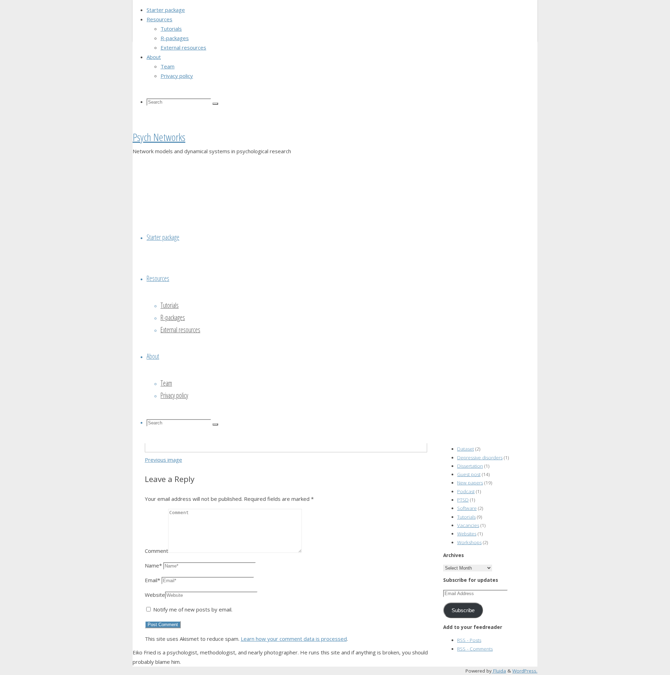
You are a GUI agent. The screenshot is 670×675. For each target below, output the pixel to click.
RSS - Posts (469, 640)
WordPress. (524, 671)
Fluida (499, 671)
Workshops (469, 542)
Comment (156, 550)
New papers (470, 483)
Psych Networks (159, 137)
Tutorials (466, 517)
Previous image (163, 459)
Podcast (466, 491)
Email (152, 580)
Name (153, 565)
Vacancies (468, 525)
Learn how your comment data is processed (294, 638)
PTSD (463, 500)
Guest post (469, 474)
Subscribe (463, 610)
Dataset (465, 449)
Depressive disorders (479, 457)
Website (155, 594)
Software (467, 508)
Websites (466, 534)
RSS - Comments (475, 649)
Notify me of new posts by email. (192, 609)
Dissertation (470, 466)
